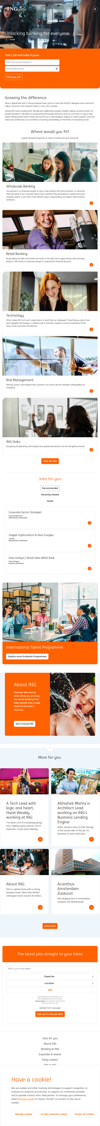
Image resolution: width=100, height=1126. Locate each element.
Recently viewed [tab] (50, 494)
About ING (50, 1043)
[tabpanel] (50, 540)
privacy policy (40, 1001)
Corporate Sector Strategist (25, 512)
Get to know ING (24, 723)
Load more (50, 925)
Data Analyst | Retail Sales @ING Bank (32, 558)
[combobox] (32, 69)
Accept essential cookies (54, 1114)
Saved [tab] (50, 500)
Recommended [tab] (50, 488)
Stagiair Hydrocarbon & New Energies (31, 535)
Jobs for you (50, 1038)
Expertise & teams (50, 1054)
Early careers (50, 1059)
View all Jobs (50, 461)
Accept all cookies (84, 1114)
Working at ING (50, 1049)
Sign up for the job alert (50, 1014)
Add (50, 989)
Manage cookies (26, 1099)
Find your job (14, 76)
